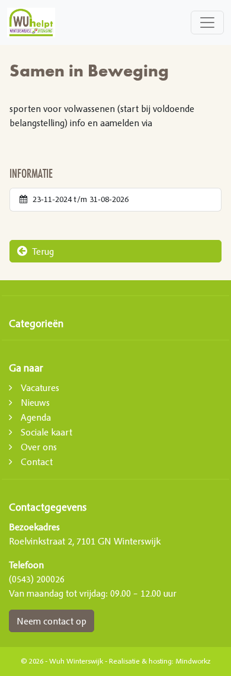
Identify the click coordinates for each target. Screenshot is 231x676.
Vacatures (40, 387)
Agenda (36, 417)
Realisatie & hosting (140, 661)
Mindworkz (192, 661)
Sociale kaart (46, 432)
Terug (42, 251)
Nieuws (35, 402)
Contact (37, 461)
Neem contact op (51, 621)
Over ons (39, 447)
